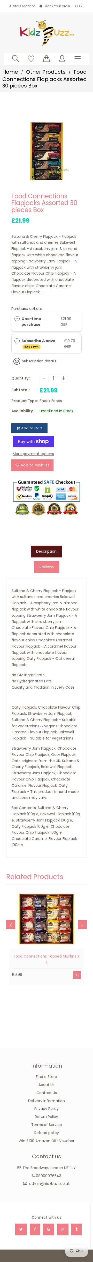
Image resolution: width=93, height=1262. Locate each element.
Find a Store (46, 1076)
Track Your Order (57, 6)
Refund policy (46, 1132)
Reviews (47, 566)
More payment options (33, 453)
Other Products (46, 72)
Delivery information (46, 1100)
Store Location (24, 6)
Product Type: (24, 400)
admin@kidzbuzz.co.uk (49, 1183)
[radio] (17, 319)
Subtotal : (20, 389)
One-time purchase (31, 321)
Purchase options (27, 308)
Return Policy (46, 1116)
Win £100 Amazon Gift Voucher (46, 1140)
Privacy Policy (46, 1108)
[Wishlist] (31, 58)
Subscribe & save (38, 343)
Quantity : (20, 378)
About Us (46, 1084)
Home (10, 72)
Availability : (23, 410)
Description (46, 551)
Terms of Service (46, 1124)
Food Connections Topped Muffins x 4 (47, 959)
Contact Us (46, 1092)
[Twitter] (21, 1230)
